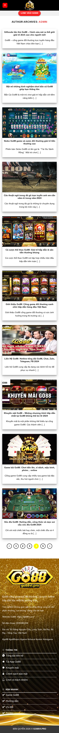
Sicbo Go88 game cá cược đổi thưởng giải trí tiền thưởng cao (29, 142)
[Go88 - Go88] (29, 5)
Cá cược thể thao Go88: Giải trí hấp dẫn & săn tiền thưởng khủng (29, 251)
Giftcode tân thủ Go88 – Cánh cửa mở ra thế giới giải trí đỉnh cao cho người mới (29, 33)
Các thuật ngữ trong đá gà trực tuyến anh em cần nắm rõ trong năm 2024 (29, 196)
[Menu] (5, 5)
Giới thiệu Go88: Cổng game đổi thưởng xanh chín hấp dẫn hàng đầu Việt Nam (29, 305)
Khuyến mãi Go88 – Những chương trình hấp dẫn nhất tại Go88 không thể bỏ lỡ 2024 (29, 414)
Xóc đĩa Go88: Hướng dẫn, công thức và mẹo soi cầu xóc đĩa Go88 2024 (29, 523)
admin (43, 22)
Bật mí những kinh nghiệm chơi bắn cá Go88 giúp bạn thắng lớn (29, 87)
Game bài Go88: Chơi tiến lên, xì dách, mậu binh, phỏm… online (29, 468)
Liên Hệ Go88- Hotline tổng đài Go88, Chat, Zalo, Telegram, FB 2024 (29, 360)
